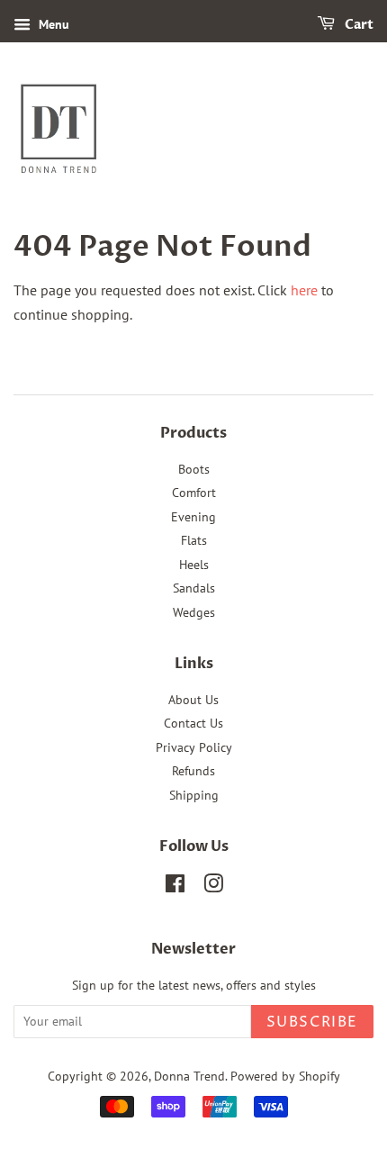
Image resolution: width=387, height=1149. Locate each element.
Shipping (194, 795)
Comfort (194, 492)
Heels (194, 564)
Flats (194, 540)
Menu (52, 24)
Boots (194, 469)
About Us (193, 700)
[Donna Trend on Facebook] (175, 887)
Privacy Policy (194, 747)
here (304, 290)
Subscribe (312, 1022)
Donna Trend (189, 1076)
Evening (193, 517)
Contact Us (193, 723)
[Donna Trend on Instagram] (213, 887)
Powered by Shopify (285, 1076)
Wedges (194, 612)
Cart (358, 24)
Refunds (193, 771)
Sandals (194, 588)
